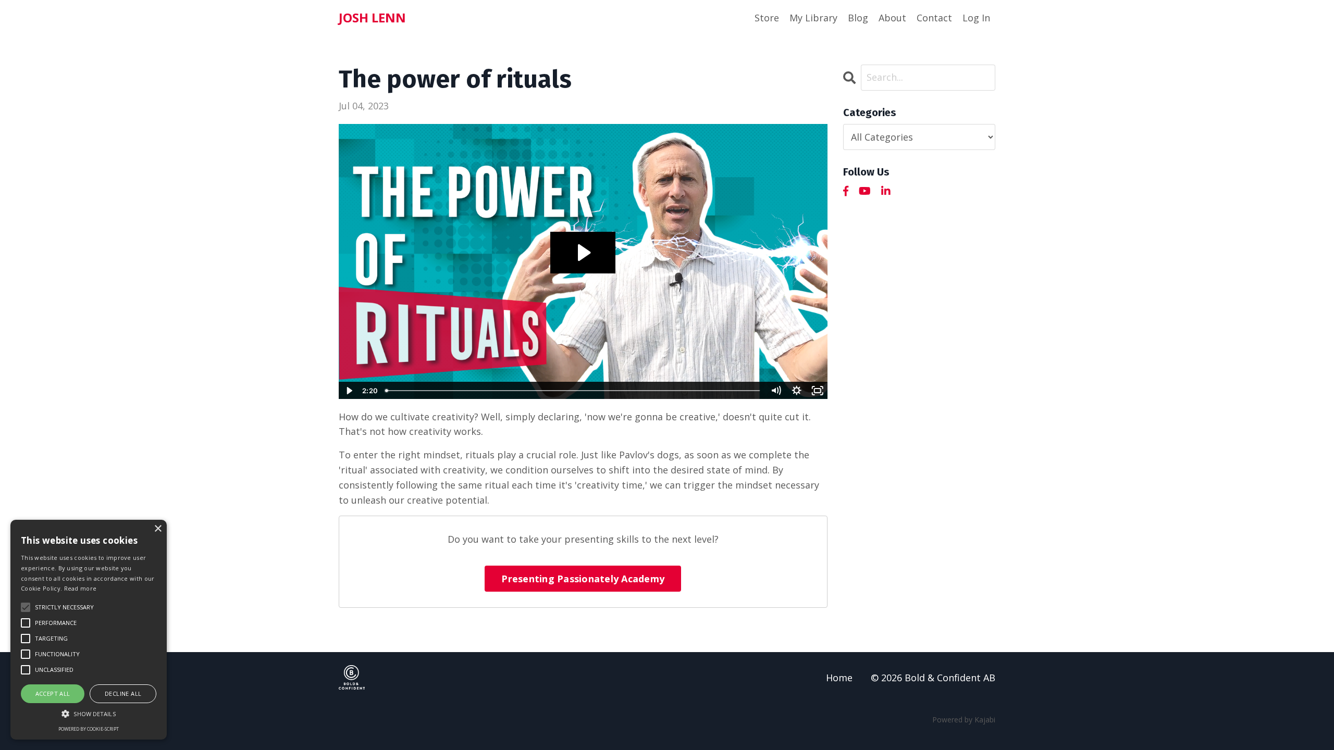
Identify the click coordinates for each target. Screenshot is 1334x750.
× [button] (158, 529)
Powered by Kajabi (963, 719)
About (892, 17)
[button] (88, 713)
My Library (813, 17)
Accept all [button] (52, 693)
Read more (80, 588)
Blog (858, 17)
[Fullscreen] (817, 390)
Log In (976, 17)
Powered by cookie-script (88, 729)
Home (839, 677)
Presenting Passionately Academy (582, 578)
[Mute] (775, 390)
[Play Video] (348, 390)
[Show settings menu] (796, 390)
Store (767, 17)
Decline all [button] (123, 693)
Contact (934, 17)
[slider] (573, 390)
